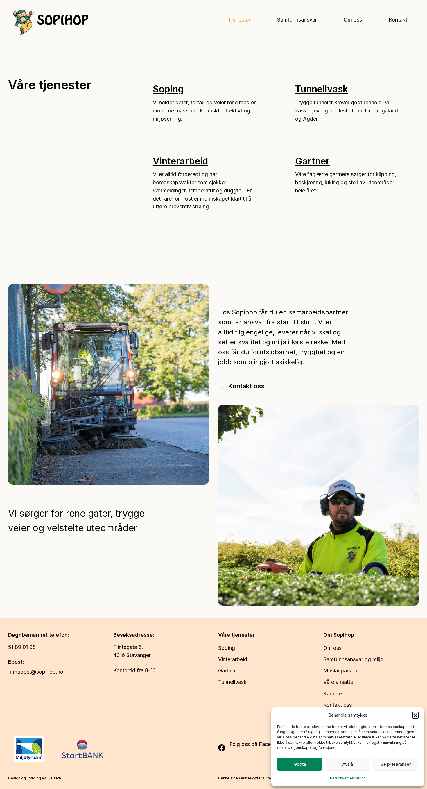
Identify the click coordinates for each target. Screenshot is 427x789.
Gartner (312, 161)
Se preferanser (396, 764)
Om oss (332, 648)
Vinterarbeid (180, 161)
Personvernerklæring (348, 778)
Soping (168, 89)
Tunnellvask (321, 89)
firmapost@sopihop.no (35, 672)
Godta (300, 764)
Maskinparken (340, 671)
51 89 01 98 (23, 647)
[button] (415, 715)
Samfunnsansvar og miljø (353, 659)
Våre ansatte (338, 682)
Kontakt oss (246, 386)
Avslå (347, 764)
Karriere (332, 693)
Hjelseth (54, 778)
